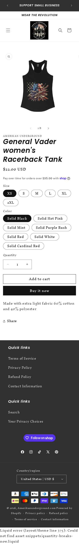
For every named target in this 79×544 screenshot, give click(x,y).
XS (9, 193)
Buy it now (39, 291)
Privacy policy (35, 513)
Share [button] (12, 321)
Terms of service (25, 519)
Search (14, 412)
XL (64, 193)
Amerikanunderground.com (37, 508)
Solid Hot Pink (50, 218)
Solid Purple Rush (51, 227)
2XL (10, 202)
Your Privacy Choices (25, 421)
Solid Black (17, 218)
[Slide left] (30, 128)
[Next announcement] (71, 5)
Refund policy (58, 513)
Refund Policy (19, 376)
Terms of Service (22, 358)
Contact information (54, 519)
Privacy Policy (20, 367)
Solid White (44, 236)
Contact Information (25, 386)
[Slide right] (48, 128)
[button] (8, 30)
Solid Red (15, 236)
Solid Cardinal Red (23, 246)
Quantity (9, 255)
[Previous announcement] (7, 5)
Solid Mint (16, 227)
